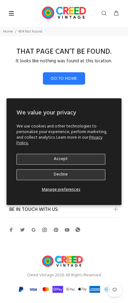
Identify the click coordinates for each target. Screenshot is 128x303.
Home (8, 32)
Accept (61, 159)
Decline (61, 174)
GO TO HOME (64, 78)
